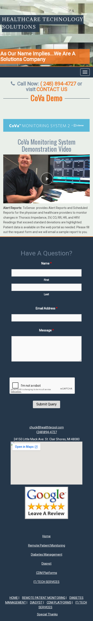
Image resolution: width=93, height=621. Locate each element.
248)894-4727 (47, 432)
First (46, 279)
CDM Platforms (46, 573)
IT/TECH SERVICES (46, 582)
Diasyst (46, 563)
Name (46, 263)
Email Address (47, 308)
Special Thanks (47, 614)
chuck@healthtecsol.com (46, 427)
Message (46, 330)
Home (46, 536)
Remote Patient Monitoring (46, 545)
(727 (58, 84)
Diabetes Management (46, 554)
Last (46, 294)
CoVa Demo (46, 97)
